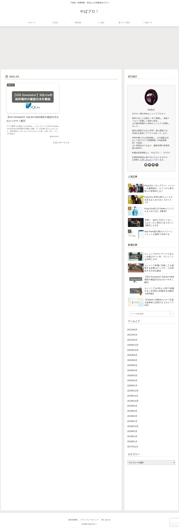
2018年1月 (132, 441)
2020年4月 (132, 370)
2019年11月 (132, 396)
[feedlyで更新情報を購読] (153, 164)
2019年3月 (132, 411)
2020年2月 (132, 380)
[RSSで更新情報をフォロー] (156, 164)
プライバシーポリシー (89, 520)
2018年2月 (132, 436)
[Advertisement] (89, 52)
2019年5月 (132, 406)
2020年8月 (132, 360)
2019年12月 (133, 391)
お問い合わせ (146, 160)
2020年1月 (132, 385)
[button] (170, 313)
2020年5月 (132, 365)
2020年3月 (132, 375)
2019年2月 (132, 416)
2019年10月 (133, 401)
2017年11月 (132, 447)
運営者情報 (73, 520)
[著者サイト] (145, 164)
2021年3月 (132, 340)
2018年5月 (132, 431)
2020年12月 (133, 345)
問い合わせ (106, 520)
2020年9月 (132, 355)
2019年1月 (132, 421)
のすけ (151, 109)
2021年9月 (132, 330)
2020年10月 (133, 350)
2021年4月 (132, 335)
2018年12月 (133, 426)
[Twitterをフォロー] (149, 164)
